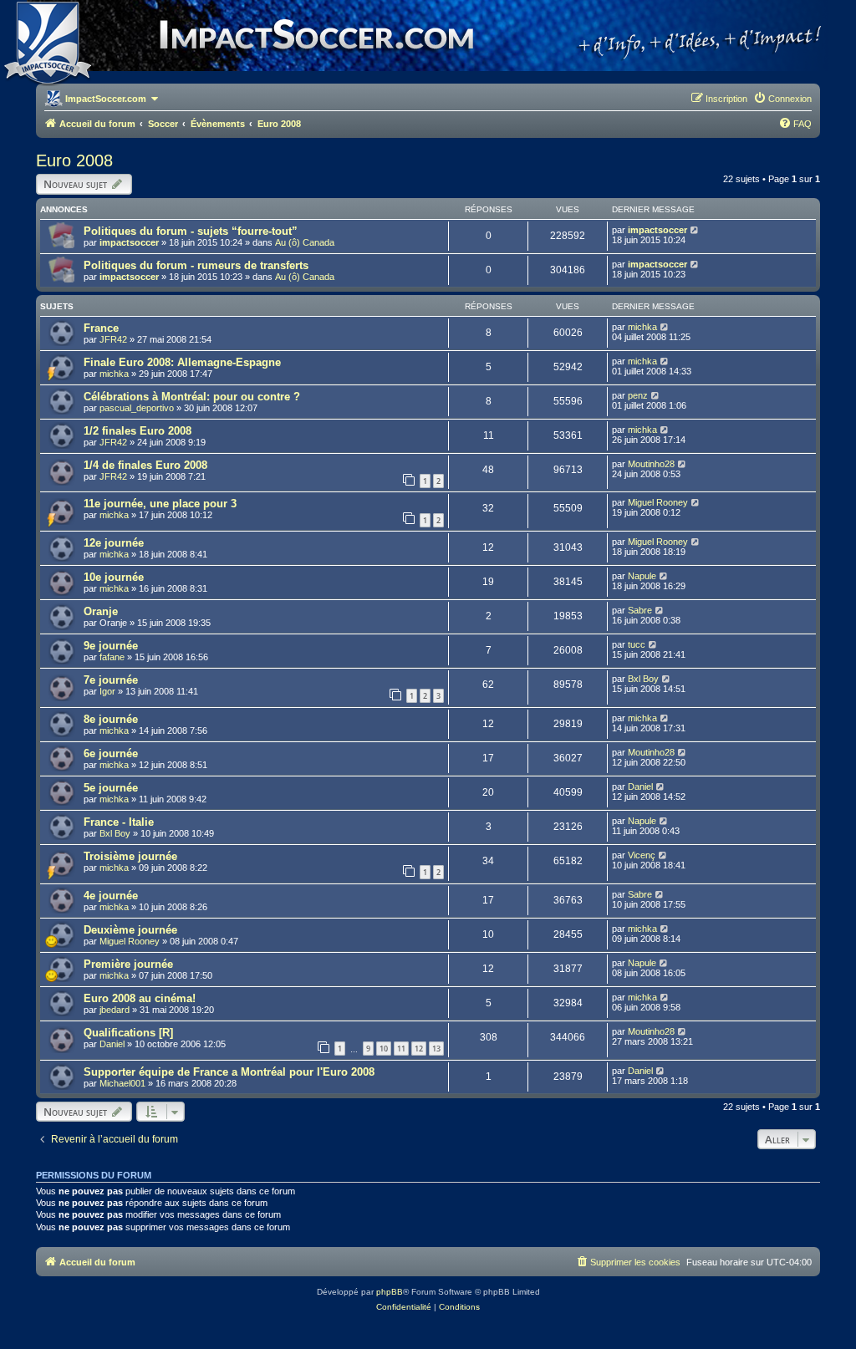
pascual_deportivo (136, 408)
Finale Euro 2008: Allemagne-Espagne (182, 362)
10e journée (114, 577)
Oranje (101, 611)
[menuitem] (782, 99)
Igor (107, 691)
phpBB (389, 1291)
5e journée (111, 787)
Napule (642, 576)
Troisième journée (130, 856)
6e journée (111, 753)
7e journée (111, 680)
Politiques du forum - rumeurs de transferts (196, 265)
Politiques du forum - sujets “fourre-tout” (191, 231)
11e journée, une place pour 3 (160, 503)
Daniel (640, 786)
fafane (112, 657)
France (101, 328)
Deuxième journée (130, 930)
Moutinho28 (651, 464)
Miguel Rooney (658, 502)
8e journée (111, 719)
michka (642, 327)
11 (401, 1048)
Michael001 (122, 1083)
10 (384, 1048)
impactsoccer (129, 242)
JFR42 (113, 339)
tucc (636, 644)
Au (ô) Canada (304, 242)
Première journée (128, 964)
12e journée (114, 543)
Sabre (640, 610)
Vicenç (641, 855)
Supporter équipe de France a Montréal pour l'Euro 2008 (229, 1072)
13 (436, 1048)
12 (419, 1048)
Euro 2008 (74, 160)
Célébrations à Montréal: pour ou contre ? (192, 396)
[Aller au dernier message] (695, 230)
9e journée (111, 645)
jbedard (114, 1010)
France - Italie (119, 822)
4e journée (111, 895)
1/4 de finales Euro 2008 (145, 465)
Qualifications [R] (128, 1032)
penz (638, 395)
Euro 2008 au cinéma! (140, 998)
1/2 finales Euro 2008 (137, 431)
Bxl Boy (643, 679)
